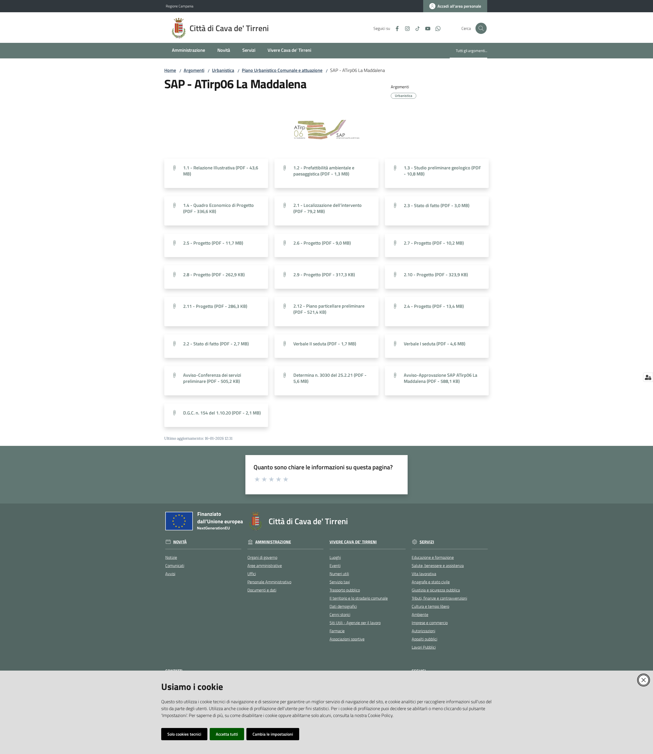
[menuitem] (188, 50)
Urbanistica (223, 70)
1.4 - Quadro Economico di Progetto (218, 208)
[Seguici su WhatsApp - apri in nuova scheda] (436, 28)
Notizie (171, 557)
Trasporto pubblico (345, 590)
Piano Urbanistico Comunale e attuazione (282, 70)
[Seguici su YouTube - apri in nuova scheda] (426, 28)
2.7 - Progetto (434, 243)
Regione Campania (179, 6)
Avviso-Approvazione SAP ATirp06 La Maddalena (440, 378)
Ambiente (420, 614)
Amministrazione (273, 542)
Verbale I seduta (434, 344)
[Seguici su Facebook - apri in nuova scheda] (395, 28)
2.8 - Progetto (214, 275)
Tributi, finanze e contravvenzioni (439, 598)
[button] (481, 28)
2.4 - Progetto (434, 306)
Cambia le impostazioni (273, 734)
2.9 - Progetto (324, 275)
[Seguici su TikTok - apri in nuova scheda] (415, 28)
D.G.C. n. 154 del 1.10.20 (222, 413)
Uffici (251, 574)
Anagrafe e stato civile (431, 582)
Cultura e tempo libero (430, 606)
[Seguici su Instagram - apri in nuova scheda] (405, 28)
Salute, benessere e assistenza (438, 565)
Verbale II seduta (324, 344)
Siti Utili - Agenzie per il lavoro (355, 623)
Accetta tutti (227, 734)
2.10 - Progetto (436, 275)
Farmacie (337, 631)
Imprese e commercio (430, 623)
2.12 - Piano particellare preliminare (329, 309)
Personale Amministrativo (269, 582)
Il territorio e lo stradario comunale (359, 598)
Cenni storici (340, 614)
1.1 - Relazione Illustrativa (220, 171)
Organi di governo (262, 557)
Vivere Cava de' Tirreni (353, 542)
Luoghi (335, 557)
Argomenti (194, 70)
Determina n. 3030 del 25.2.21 (330, 378)
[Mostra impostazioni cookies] (648, 377)
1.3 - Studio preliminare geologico (442, 171)
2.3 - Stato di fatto (436, 206)
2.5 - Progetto (213, 243)
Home (170, 70)
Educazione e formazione (433, 557)
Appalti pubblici (424, 639)
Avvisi (170, 574)
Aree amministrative (264, 565)
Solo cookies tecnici (184, 734)
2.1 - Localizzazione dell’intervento (327, 208)
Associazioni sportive (347, 639)
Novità (180, 542)
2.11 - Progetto (215, 306)
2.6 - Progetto (322, 243)
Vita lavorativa (424, 574)
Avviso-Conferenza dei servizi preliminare (212, 378)
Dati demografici (343, 606)
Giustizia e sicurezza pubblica (436, 590)
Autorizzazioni (423, 631)
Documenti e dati (261, 590)
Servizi (427, 542)
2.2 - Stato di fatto (216, 344)
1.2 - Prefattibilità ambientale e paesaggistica (323, 171)
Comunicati (174, 565)
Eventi (335, 565)
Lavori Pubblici (424, 647)
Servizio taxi (340, 582)
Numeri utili (339, 574)
